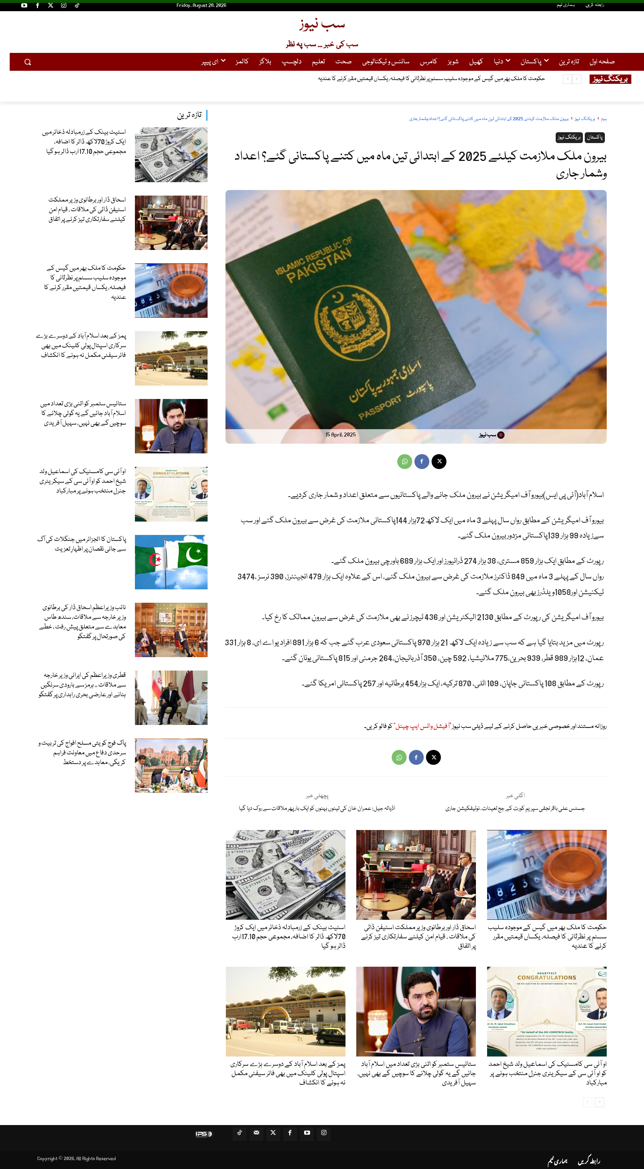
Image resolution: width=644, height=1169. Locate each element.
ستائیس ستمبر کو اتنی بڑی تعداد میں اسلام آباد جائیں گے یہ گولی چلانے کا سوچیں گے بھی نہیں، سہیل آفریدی (83, 413)
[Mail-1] (256, 1134)
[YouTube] (24, 6)
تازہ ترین (189, 115)
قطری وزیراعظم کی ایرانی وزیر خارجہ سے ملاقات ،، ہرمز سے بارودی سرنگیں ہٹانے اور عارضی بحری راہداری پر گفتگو (82, 685)
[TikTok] (77, 6)
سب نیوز (487, 435)
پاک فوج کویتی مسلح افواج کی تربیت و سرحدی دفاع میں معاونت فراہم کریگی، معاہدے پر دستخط (82, 753)
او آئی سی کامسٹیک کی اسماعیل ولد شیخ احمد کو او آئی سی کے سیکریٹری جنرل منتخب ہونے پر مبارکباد (83, 481)
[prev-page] (587, 1102)
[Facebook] (37, 6)
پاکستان (595, 137)
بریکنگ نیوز (585, 119)
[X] (439, 461)
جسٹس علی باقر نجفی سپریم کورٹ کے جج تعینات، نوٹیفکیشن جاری (515, 808)
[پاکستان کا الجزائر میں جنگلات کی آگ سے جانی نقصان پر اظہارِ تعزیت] (171, 562)
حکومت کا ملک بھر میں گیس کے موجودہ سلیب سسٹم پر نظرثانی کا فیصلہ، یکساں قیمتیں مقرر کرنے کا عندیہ (85, 282)
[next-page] (599, 1102)
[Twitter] (50, 6)
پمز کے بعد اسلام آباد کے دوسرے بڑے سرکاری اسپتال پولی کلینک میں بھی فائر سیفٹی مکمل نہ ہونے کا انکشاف (429, 79)
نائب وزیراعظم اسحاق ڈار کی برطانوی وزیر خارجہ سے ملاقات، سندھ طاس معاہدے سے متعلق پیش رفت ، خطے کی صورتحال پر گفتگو (82, 622)
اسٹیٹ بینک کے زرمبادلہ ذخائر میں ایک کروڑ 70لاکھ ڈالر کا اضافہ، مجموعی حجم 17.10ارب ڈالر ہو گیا (84, 142)
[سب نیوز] (502, 435)
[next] (567, 79)
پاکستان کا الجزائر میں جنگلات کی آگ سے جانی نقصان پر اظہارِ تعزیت (81, 544)
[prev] (576, 79)
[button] (28, 62)
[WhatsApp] (404, 461)
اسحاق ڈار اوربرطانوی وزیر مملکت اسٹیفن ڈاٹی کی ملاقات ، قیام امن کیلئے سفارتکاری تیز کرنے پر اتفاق (87, 210)
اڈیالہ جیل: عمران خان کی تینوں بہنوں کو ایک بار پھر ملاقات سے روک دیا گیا (317, 808)
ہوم (604, 119)
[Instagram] (63, 6)
